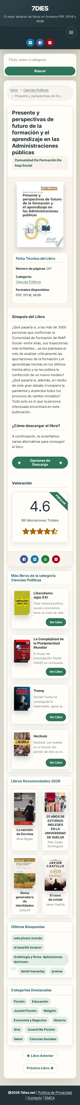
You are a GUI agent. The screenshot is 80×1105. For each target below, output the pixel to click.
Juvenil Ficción (25, 1011)
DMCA (50, 1098)
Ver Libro (56, 622)
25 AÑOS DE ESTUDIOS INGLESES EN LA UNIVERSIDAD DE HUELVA (55, 827)
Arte (17, 1029)
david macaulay (33, 971)
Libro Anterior (42, 1056)
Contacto (35, 1098)
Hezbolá (40, 736)
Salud (18, 1039)
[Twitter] (30, 43)
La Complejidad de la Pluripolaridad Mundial (49, 643)
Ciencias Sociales (43, 1039)
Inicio (14, 90)
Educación (40, 1001)
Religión (50, 1011)
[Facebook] (40, 43)
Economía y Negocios (30, 1020)
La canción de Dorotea (24, 832)
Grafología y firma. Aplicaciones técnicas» (38, 959)
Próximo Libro (38, 1068)
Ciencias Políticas (35, 90)
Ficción (19, 1001)
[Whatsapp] (45, 559)
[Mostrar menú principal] (71, 32)
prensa (57, 971)
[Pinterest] (50, 43)
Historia (60, 1020)
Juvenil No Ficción (41, 1029)
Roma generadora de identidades (25, 899)
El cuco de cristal (55, 897)
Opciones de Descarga (40, 462)
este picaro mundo (28, 938)
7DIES (40, 8)
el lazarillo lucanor (28, 947)
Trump (39, 691)
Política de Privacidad (55, 1092)
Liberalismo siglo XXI (43, 595)
